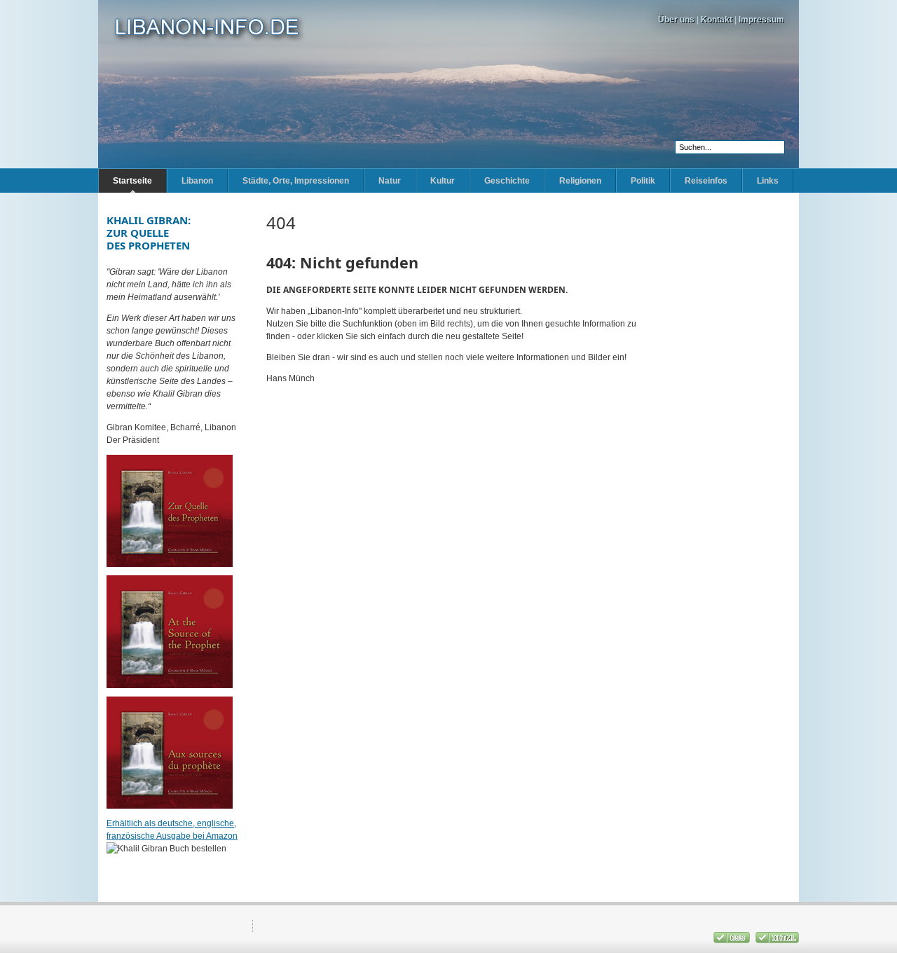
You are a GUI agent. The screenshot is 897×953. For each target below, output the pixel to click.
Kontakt (716, 20)
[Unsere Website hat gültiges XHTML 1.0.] (777, 940)
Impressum (761, 20)
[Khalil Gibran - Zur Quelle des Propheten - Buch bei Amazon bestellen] (170, 564)
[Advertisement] (729, 424)
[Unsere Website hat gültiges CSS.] (732, 940)
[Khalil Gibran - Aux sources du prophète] (170, 806)
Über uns (676, 20)
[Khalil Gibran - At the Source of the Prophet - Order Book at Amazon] (170, 685)
